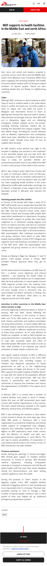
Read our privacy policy (20, 549)
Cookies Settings (23, 554)
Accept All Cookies (23, 560)
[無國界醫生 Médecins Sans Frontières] (8, 3)
